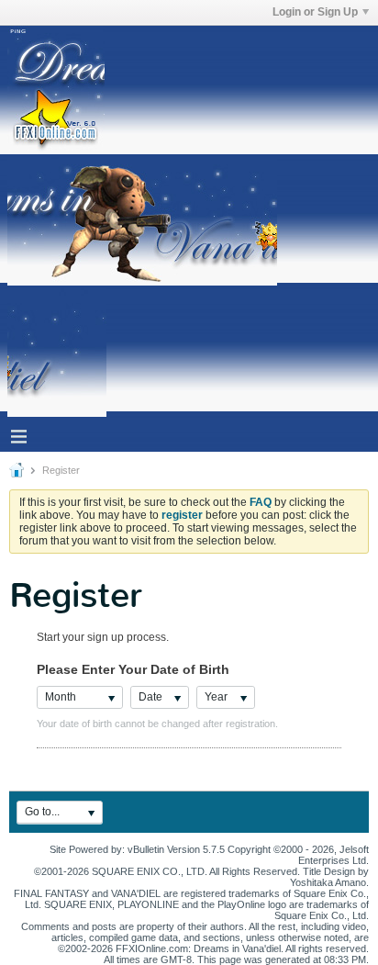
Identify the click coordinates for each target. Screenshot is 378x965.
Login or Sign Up (315, 12)
